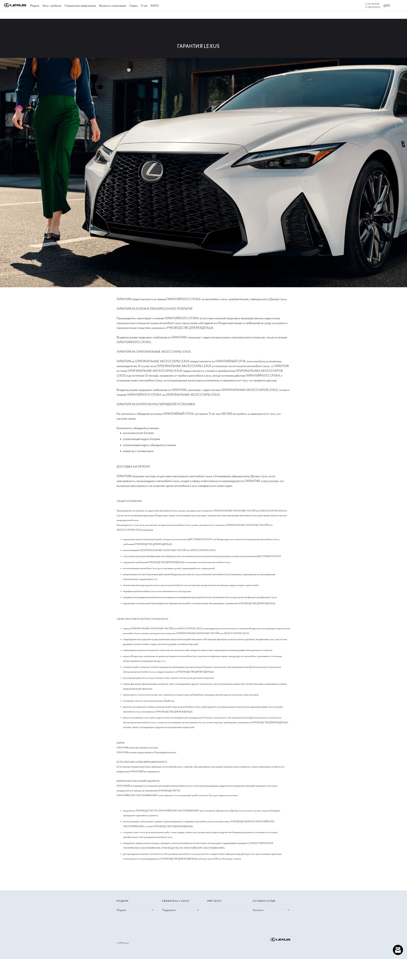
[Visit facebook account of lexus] (124, 928)
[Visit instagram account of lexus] (119, 928)
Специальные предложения (80, 5)
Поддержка (169, 910)
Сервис (133, 5)
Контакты (258, 910)
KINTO (155, 5)
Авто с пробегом (52, 5)
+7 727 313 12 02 (372, 4)
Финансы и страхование (112, 5)
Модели (34, 5)
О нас (144, 5)
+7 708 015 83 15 (372, 7)
